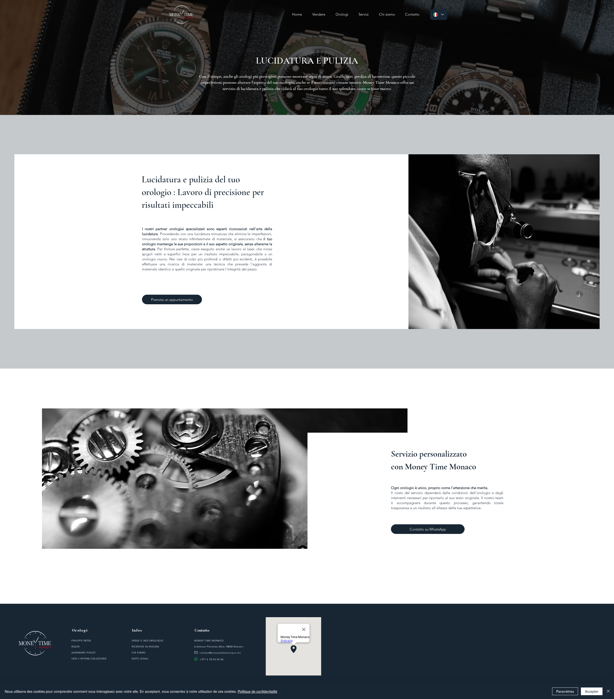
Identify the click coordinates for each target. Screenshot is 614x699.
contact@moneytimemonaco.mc (220, 652)
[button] (363, 14)
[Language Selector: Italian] (438, 14)
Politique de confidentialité (257, 691)
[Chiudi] (608, 691)
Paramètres (565, 691)
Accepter (591, 691)
